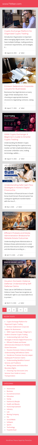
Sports (9, 425)
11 (20, 310)
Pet (8, 417)
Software (10, 422)
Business (10, 391)
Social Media (11, 420)
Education (10, 396)
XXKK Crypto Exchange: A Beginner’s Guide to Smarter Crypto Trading (17, 137)
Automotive (11, 389)
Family (9, 399)
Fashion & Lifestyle (13, 401)
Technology (11, 427)
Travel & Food (11, 430)
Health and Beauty (13, 404)
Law (8, 412)
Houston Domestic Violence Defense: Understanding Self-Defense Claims (18, 283)
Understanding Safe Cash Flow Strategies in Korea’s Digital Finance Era (18, 187)
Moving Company (13, 414)
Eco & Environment (13, 394)
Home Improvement (14, 407)
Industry (10, 409)
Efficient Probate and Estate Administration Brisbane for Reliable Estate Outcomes (17, 235)
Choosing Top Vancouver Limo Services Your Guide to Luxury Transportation (16, 373)
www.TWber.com (11, 3)
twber (23, 53)
